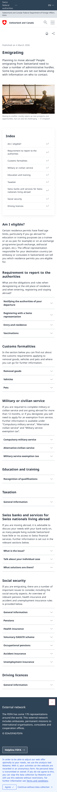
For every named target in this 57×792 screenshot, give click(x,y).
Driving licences (15, 206)
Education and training (19, 175)
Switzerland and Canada (21, 22)
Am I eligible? (14, 143)
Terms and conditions (37, 780)
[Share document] (53, 33)
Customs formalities (17, 160)
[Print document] (47, 33)
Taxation (12, 182)
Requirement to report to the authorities (22, 152)
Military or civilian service (20, 167)
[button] (52, 702)
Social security (15, 198)
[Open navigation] (52, 22)
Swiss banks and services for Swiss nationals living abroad (25, 190)
